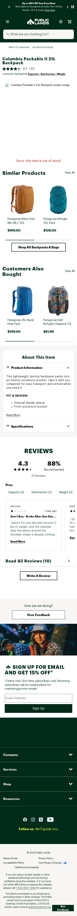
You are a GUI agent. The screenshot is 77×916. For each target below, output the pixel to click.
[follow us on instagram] (34, 819)
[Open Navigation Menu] (7, 21)
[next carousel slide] (68, 7)
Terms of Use (10, 858)
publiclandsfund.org (39, 907)
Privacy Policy (45, 858)
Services (10, 769)
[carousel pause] (72, 7)
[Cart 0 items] (69, 21)
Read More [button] (13, 415)
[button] (38, 247)
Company (10, 754)
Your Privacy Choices (49, 863)
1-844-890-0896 (26, 888)
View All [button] (70, 172)
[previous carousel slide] (9, 7)
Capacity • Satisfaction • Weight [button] (46, 73)
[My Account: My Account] (60, 21)
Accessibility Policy (13, 863)
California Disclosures (26, 867)
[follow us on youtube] (50, 819)
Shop (7, 784)
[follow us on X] (42, 819)
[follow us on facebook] (27, 819)
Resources (11, 799)
